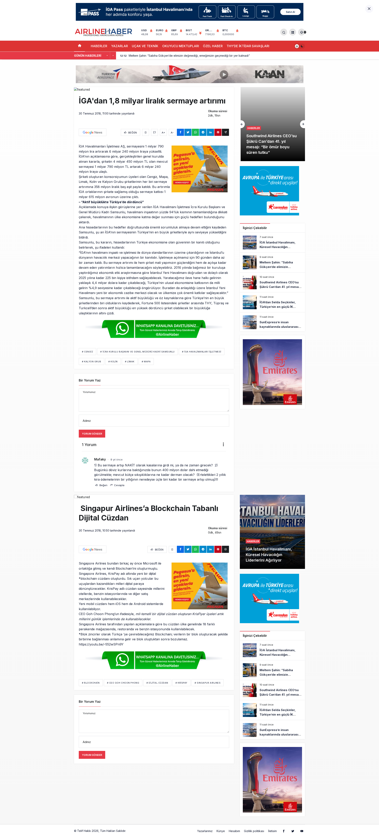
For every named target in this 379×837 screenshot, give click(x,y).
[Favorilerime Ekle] (145, 132)
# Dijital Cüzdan (157, 682)
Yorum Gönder (92, 433)
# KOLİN (113, 361)
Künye (221, 831)
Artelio (131, 830)
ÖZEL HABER (213, 46)
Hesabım (234, 831)
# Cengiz (87, 351)
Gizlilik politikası (254, 831)
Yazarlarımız (205, 831)
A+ (163, 132)
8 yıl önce (117, 459)
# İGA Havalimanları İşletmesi (201, 351)
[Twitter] (293, 831)
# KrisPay (181, 682)
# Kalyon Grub (91, 361)
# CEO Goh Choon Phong (123, 682)
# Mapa (146, 361)
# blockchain (91, 682)
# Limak (129, 361)
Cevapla (118, 485)
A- (172, 132)
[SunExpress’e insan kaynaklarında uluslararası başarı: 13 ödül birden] (272, 322)
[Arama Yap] (283, 32)
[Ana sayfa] (79, 46)
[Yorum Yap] (154, 132)
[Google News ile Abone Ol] (92, 132)
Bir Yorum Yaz (90, 380)
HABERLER (99, 46)
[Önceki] (107, 56)
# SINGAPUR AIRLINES (207, 682)
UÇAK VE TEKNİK (145, 46)
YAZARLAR (119, 46)
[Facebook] (283, 831)
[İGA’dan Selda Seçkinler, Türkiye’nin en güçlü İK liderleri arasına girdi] (272, 302)
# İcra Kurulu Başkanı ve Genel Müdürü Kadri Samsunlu (137, 351)
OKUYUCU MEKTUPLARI (180, 46)
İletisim (272, 831)
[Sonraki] (113, 56)
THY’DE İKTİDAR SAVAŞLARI (248, 46)
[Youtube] (302, 831)
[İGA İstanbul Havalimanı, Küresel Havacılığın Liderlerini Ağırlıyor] (272, 242)
